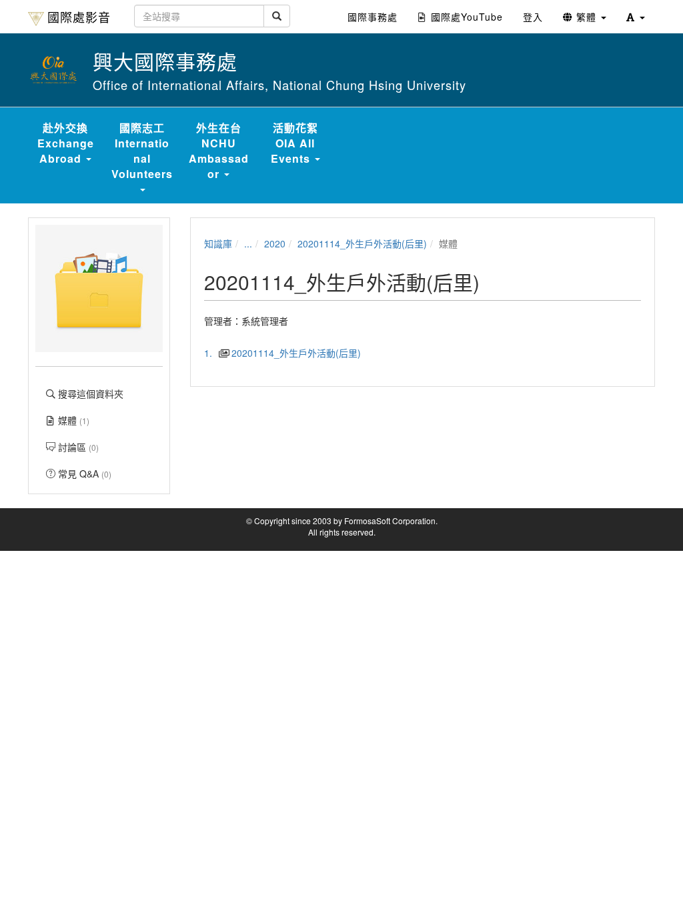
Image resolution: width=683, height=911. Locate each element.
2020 (274, 243)
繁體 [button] (586, 16)
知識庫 (218, 243)
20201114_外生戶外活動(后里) (362, 243)
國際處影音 (79, 16)
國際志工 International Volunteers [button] (142, 150)
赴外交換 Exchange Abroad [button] (65, 143)
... (248, 243)
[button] (635, 16)
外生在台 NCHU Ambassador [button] (219, 150)
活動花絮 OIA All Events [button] (294, 143)
